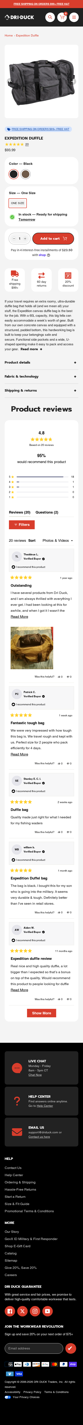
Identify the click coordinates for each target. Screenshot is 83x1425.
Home (9, 35)
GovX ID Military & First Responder (31, 1239)
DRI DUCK (40, 1381)
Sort (32, 540)
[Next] (72, 81)
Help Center (45, 1105)
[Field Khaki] (25, 174)
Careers (11, 1275)
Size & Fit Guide (17, 1204)
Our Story (12, 1232)
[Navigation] (74, 17)
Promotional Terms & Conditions (29, 1211)
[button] (41, 477)
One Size (17, 203)
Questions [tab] (47, 513)
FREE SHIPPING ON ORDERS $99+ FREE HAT (40, 129)
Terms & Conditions (56, 1392)
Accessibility (12, 1392)
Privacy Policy (32, 1392)
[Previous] (10, 81)
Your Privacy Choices (26, 1397)
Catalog (11, 1253)
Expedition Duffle (27, 35)
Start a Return (15, 1197)
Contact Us (13, 1168)
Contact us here (39, 1136)
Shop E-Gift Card (17, 1246)
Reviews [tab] (19, 513)
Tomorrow (27, 219)
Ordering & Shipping (20, 1182)
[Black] (13, 174)
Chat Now (35, 1074)
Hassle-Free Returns (20, 1189)
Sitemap (11, 1260)
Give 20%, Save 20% (21, 1268)
